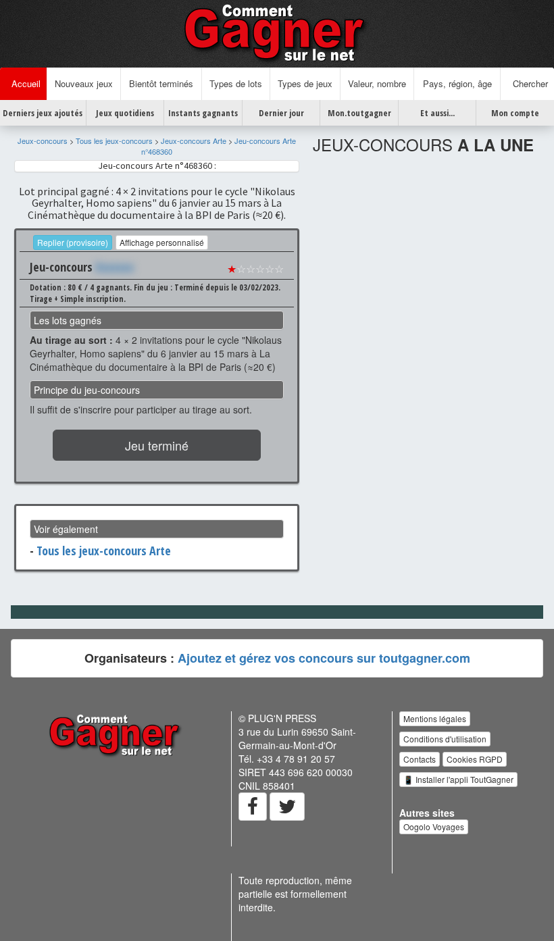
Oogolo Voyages (433, 826)
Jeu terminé (156, 445)
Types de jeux (305, 83)
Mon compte (515, 113)
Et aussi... (437, 113)
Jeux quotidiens (125, 113)
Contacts (419, 759)
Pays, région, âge (457, 83)
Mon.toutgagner (359, 113)
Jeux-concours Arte (193, 140)
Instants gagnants (203, 113)
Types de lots (235, 83)
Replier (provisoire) (72, 242)
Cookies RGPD (475, 759)
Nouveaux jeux (84, 83)
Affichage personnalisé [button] (162, 242)
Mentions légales (434, 718)
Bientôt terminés (161, 83)
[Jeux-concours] (277, 32)
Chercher (527, 83)
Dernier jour (281, 113)
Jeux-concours (43, 140)
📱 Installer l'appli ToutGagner (458, 779)
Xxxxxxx (114, 267)
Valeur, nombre (377, 83)
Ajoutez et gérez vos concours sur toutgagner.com (324, 658)
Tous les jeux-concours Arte (103, 550)
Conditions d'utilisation (444, 738)
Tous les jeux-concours (114, 140)
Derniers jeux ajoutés (42, 113)
